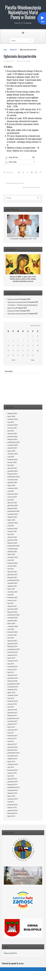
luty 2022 (10, 569)
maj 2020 (10, 629)
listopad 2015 (12, 784)
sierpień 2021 (12, 586)
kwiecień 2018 (12, 701)
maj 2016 (10, 767)
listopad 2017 (12, 715)
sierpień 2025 (12, 448)
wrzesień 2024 (12, 480)
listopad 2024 (12, 474)
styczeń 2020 (12, 641)
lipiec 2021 (11, 589)
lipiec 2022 (11, 554)
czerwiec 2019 (12, 661)
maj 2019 (10, 664)
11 (8, 345)
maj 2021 (10, 595)
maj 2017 (10, 733)
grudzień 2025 (12, 436)
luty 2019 (10, 672)
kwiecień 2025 (12, 459)
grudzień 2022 (12, 540)
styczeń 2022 (12, 572)
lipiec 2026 (11, 416)
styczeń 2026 (12, 434)
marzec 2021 (12, 600)
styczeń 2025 (12, 468)
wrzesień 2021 (12, 583)
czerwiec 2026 (12, 419)
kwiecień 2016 (12, 770)
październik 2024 (13, 477)
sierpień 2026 (12, 413)
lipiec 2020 (11, 623)
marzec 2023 (12, 531)
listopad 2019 (12, 646)
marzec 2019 (12, 669)
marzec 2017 (12, 738)
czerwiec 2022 (12, 557)
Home (5, 49)
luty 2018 (10, 707)
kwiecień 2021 (12, 597)
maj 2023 (10, 526)
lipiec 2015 (11, 796)
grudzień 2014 (12, 810)
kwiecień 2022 (12, 563)
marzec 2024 (12, 497)
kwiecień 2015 (12, 805)
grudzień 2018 (12, 678)
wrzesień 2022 (12, 549)
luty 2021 (10, 603)
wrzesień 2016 (12, 756)
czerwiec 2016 (12, 764)
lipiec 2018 (11, 692)
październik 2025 (13, 442)
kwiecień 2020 (12, 632)
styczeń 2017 (12, 744)
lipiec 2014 (11, 816)
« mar (13, 360)
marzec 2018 (12, 704)
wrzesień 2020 (12, 618)
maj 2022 (10, 560)
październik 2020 (13, 615)
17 (38, 345)
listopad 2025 (12, 439)
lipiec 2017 (11, 727)
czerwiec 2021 (12, 592)
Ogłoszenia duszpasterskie (14, 183)
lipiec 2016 (11, 761)
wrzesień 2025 (12, 445)
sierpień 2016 (12, 759)
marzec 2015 (12, 807)
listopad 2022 (12, 543)
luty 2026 (10, 431)
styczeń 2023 (12, 537)
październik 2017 (13, 718)
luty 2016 (10, 776)
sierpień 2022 (12, 551)
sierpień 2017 (12, 724)
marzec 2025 (12, 462)
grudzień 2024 (12, 471)
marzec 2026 (12, 428)
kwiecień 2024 (12, 494)
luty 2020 (10, 638)
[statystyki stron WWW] (7, 953)
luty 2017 (10, 741)
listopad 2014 (12, 813)
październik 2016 (13, 753)
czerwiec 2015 (12, 799)
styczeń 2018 (12, 710)
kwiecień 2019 (12, 666)
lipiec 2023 (11, 520)
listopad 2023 (12, 508)
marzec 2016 (12, 773)
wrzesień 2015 (12, 790)
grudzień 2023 (12, 505)
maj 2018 (10, 698)
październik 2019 (13, 649)
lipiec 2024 (11, 485)
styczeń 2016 (12, 779)
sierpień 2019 (12, 655)
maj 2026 (10, 422)
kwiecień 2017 (12, 736)
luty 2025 (10, 465)
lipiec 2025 (11, 451)
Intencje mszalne (13, 299)
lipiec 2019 (11, 658)
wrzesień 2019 (12, 652)
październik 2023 (13, 511)
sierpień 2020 (12, 621)
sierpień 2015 (12, 793)
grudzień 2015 (12, 782)
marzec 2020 (12, 635)
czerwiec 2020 (12, 626)
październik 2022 (13, 546)
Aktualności (13, 49)
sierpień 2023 (12, 517)
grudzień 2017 (12, 713)
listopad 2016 (12, 750)
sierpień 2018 (12, 689)
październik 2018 (13, 684)
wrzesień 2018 (12, 687)
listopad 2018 (12, 681)
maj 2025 (10, 457)
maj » (33, 360)
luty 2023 (10, 534)
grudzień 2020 (12, 609)
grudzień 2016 (12, 747)
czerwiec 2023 (12, 523)
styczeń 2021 (12, 606)
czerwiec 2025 (12, 454)
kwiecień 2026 (12, 425)
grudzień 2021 (12, 574)
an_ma (28, 61)
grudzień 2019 (12, 644)
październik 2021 (13, 580)
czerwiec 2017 (12, 730)
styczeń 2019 (12, 675)
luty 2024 (10, 500)
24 (38, 351)
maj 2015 (10, 802)
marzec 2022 (12, 566)
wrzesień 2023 (12, 514)
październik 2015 (13, 787)
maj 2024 (10, 491)
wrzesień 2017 (12, 721)
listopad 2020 (12, 612)
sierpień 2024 (12, 482)
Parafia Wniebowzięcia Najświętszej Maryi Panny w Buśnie (23, 12)
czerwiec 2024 (12, 488)
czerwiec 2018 (12, 695)
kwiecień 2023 (12, 528)
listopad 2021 (12, 577)
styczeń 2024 (12, 503)
